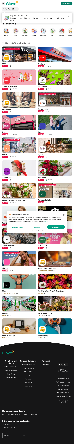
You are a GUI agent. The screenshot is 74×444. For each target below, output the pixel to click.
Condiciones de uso (63, 378)
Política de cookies (63, 385)
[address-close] (69, 16)
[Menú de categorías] (3, 3)
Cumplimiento (63, 389)
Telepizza (34, 414)
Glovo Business (11, 377)
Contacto (28, 379)
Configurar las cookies (63, 393)
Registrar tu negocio (11, 370)
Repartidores (11, 374)
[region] (37, 31)
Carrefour (26, 414)
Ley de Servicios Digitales (63, 396)
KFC (20, 414)
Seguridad (28, 382)
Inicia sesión (28, 386)
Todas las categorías (8, 427)
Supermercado (7, 424)
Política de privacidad (63, 382)
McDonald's (6, 414)
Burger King (14, 414)
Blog (28, 375)
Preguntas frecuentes (28, 368)
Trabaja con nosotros (11, 367)
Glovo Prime (28, 372)
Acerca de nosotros (28, 364)
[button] (6, 31)
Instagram (45, 364)
